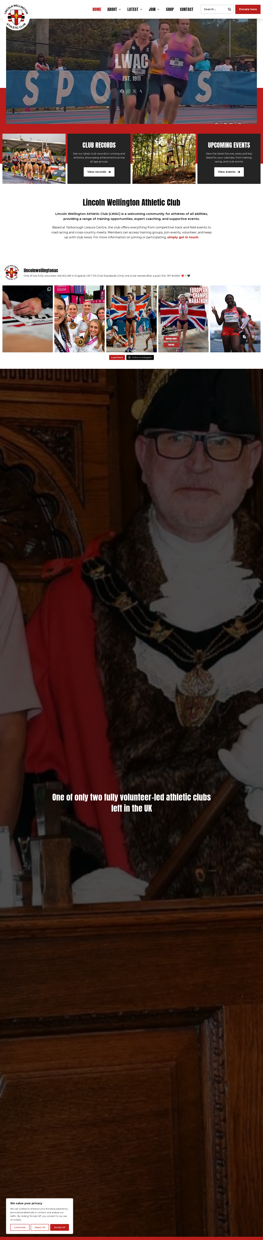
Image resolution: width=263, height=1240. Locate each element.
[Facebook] (122, 91)
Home (97, 9)
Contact (186, 9)
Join (152, 9)
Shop (170, 9)
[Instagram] (128, 91)
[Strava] (141, 91)
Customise (20, 1227)
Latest (132, 9)
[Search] (229, 9)
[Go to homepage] (16, 16)
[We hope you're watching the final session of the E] (79, 318)
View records (97, 172)
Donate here (248, 9)
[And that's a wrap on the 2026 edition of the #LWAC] (27, 318)
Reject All (40, 1227)
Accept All (59, 1227)
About (112, 9)
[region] (39, 1216)
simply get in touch (182, 237)
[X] (135, 91)
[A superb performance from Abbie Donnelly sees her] (183, 318)
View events (227, 172)
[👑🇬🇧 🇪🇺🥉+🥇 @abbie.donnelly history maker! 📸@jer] (131, 318)
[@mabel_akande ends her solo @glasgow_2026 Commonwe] (235, 318)
